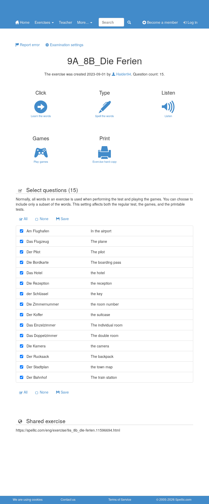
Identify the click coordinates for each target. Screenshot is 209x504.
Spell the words (104, 116)
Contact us (68, 499)
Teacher (65, 22)
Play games (41, 161)
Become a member (162, 22)
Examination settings (66, 44)
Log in (192, 22)
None (43, 218)
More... (83, 22)
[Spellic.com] (39, 8)
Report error (29, 44)
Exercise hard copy (105, 161)
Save (64, 218)
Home (24, 22)
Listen (168, 116)
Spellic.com (183, 499)
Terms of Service (119, 499)
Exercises (43, 22)
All (25, 218)
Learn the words (41, 116)
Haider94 (123, 74)
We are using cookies (28, 499)
